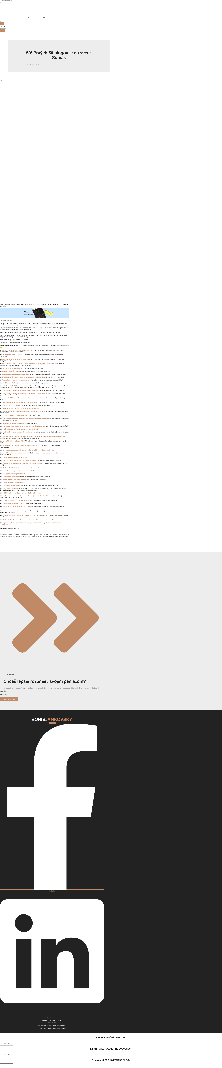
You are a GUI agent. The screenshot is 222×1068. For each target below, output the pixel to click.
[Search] (2, 30)
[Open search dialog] (2, 23)
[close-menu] (2, 36)
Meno (2, 691)
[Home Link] (51, 34)
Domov (22, 17)
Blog (29, 17)
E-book (36, 17)
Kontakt (43, 17)
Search (2, 26)
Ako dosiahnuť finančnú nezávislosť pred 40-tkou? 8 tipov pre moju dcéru (27, 393)
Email (2, 694)
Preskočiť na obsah (6, 0)
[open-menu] (65, 18)
